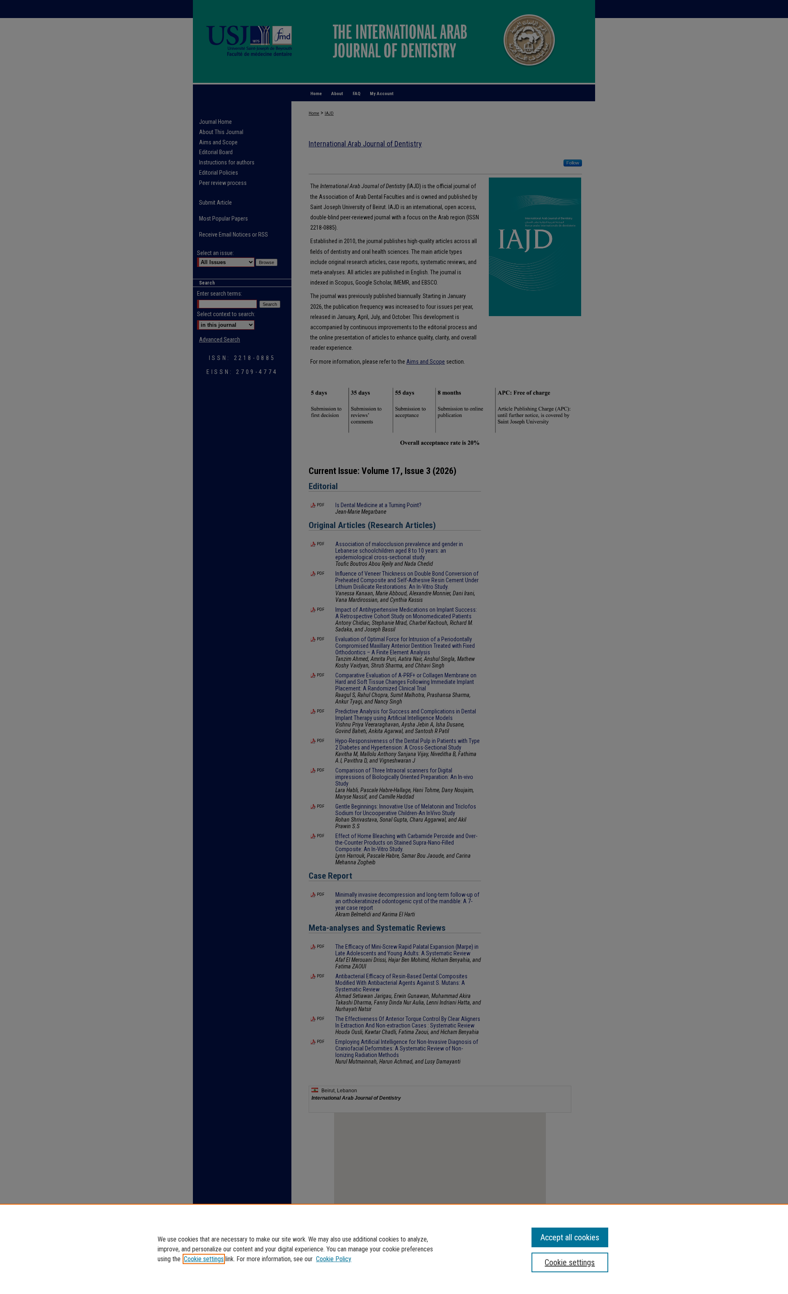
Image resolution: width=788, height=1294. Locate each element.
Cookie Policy (333, 1259)
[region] (394, 1249)
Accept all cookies (570, 1237)
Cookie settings (204, 1259)
